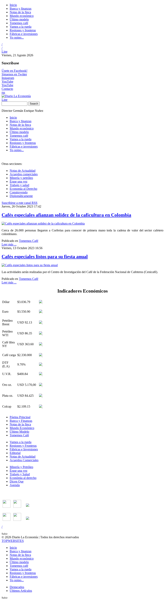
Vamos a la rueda (20, 26)
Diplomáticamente (21, 196)
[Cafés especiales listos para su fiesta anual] (30, 265)
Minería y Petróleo (21, 467)
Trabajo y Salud (20, 474)
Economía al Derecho (23, 188)
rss (3, 92)
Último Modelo (19, 431)
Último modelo (19, 19)
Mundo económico (22, 15)
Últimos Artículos (21, 590)
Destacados (17, 587)
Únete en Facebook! (14, 70)
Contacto (7, 88)
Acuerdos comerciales (24, 174)
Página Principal (20, 417)
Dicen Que (17, 481)
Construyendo (19, 192)
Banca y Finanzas (21, 420)
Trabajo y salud (19, 185)
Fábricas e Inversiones (24, 449)
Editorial (15, 453)
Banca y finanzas (20, 8)
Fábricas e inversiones (24, 34)
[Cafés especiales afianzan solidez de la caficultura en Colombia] (43, 223)
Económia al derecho (23, 478)
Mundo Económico (22, 428)
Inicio (13, 5)
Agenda (15, 485)
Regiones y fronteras (23, 30)
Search (34, 103)
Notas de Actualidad (22, 170)
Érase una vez (18, 181)
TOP (13, 540)
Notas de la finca (20, 12)
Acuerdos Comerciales (24, 460)
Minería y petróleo (21, 178)
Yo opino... (17, 37)
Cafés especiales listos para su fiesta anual (45, 256)
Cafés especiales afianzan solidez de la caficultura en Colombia (66, 215)
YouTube (7, 81)
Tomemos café (19, 23)
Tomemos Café (28, 240)
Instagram (8, 78)
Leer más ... (9, 244)
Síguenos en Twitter (14, 74)
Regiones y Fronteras (23, 445)
